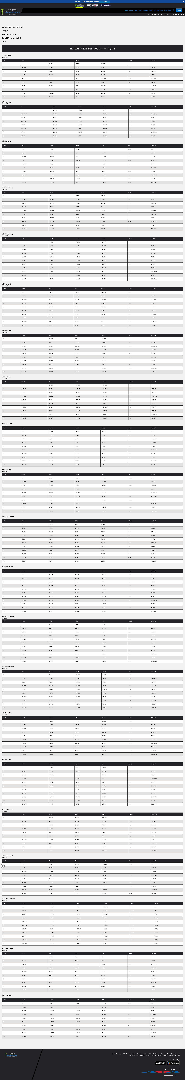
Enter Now (92, 554)
